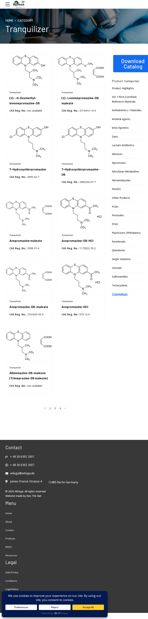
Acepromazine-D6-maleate (28, 307)
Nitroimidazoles (121, 180)
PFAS (115, 224)
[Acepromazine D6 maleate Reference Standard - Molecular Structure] (29, 279)
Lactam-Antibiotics (123, 145)
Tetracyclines (119, 285)
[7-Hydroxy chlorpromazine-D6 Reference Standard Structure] (81, 141)
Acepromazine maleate (25, 240)
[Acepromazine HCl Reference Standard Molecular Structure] (81, 279)
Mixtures (117, 154)
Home (9, 20)
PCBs (115, 206)
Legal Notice (11, 589)
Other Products (121, 197)
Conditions (11, 580)
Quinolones (118, 250)
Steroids (117, 268)
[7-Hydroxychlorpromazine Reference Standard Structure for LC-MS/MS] (29, 141)
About (8, 521)
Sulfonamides (120, 276)
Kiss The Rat (34, 496)
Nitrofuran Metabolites (125, 171)
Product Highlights (123, 88)
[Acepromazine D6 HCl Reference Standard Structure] (81, 213)
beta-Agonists (120, 127)
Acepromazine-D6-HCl (77, 240)
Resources (11, 555)
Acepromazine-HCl (75, 307)
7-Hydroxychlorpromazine (27, 169)
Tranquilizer (15, 92)
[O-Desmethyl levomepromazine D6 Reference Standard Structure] (29, 70)
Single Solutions (121, 259)
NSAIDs (116, 189)
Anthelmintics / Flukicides (127, 110)
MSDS (8, 547)
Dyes (115, 136)
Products (10, 538)
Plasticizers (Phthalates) (126, 232)
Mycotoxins (119, 163)
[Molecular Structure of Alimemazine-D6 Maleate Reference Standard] (29, 345)
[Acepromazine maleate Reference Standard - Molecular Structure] (29, 213)
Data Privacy (11, 572)
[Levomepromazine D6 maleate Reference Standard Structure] (81, 70)
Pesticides (118, 215)
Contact (9, 530)
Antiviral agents (121, 119)
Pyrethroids (118, 241)
